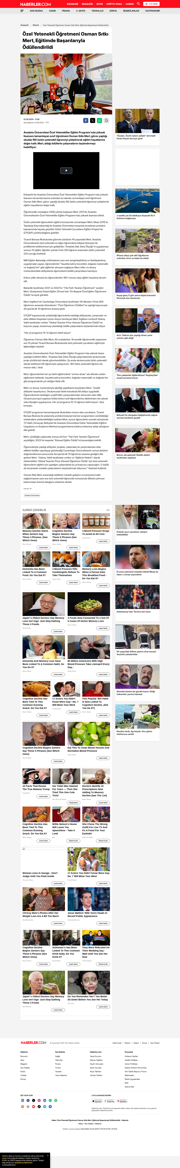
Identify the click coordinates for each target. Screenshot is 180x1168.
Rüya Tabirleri (95, 1071)
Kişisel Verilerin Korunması (136, 1068)
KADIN (52, 10)
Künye (144, 1043)
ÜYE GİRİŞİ (153, 4)
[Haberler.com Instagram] (39, 1100)
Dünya (23, 1079)
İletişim (136, 1043)
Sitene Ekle (129, 1087)
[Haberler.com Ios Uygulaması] (97, 1101)
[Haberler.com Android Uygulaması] (109, 1101)
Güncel (36, 25)
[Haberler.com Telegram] (45, 1106)
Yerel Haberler (61, 1075)
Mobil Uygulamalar (132, 1079)
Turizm (58, 1068)
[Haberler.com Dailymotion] (50, 1106)
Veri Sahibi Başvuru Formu (136, 1071)
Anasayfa (24, 25)
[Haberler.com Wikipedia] (28, 1106)
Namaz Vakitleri (96, 1060)
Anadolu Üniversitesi (32, 495)
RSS (126, 1083)
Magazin (23, 1064)
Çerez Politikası (131, 1064)
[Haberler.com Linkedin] (45, 1100)
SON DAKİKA (36, 10)
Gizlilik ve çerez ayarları (71, 1129)
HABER (130, 4)
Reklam (127, 1043)
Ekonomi (24, 1056)
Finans (58, 1064)
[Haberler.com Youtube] (33, 1106)
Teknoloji (58, 1060)
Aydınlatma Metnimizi (23, 1162)
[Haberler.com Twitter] (33, 1100)
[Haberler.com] (33, 1042)
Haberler (24, 1052)
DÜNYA (113, 10)
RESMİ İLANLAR (131, 10)
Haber (80, 1124)
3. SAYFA (80, 10)
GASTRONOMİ (152, 10)
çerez (4, 1158)
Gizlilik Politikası (131, 1060)
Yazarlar (58, 1071)
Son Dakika (25, 1068)
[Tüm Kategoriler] (22, 10)
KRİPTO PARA (114, 4)
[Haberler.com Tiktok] (39, 1106)
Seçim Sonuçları (96, 1064)
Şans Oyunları (95, 1068)
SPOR (99, 4)
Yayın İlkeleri (155, 1043)
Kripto (22, 1071)
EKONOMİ (72, 4)
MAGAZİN (87, 4)
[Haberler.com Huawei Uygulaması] (122, 1101)
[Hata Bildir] (85, 1129)
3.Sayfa (23, 1075)
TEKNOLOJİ (97, 10)
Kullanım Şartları (131, 1056)
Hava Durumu (95, 1056)
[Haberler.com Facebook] (28, 1100)
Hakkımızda (117, 1043)
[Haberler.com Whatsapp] (50, 1100)
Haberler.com (95, 1052)
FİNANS (66, 10)
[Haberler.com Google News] (22, 1100)
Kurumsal (129, 1052)
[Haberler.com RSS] (22, 1106)
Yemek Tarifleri (96, 1075)
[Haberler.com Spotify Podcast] (56, 1100)
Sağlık (57, 1056)
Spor (22, 1060)
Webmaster (129, 1075)
